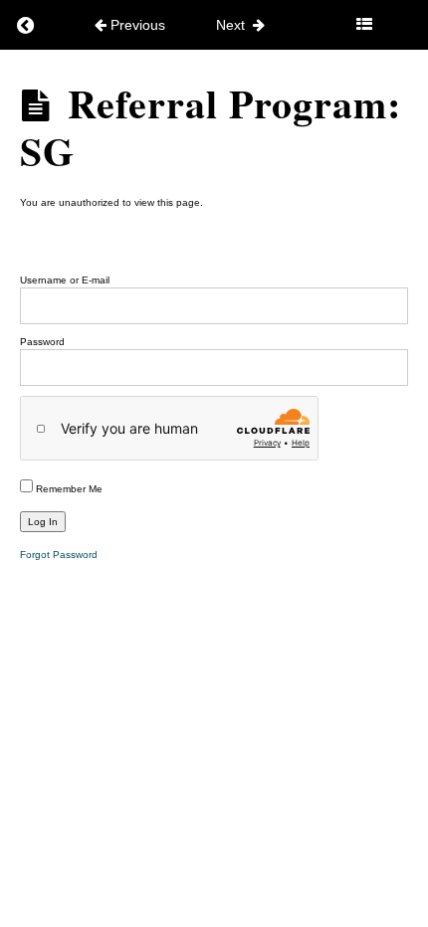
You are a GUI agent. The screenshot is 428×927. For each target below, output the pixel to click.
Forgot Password (59, 554)
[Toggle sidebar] (364, 25)
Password (42, 341)
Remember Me (68, 488)
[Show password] (381, 367)
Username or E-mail (64, 280)
